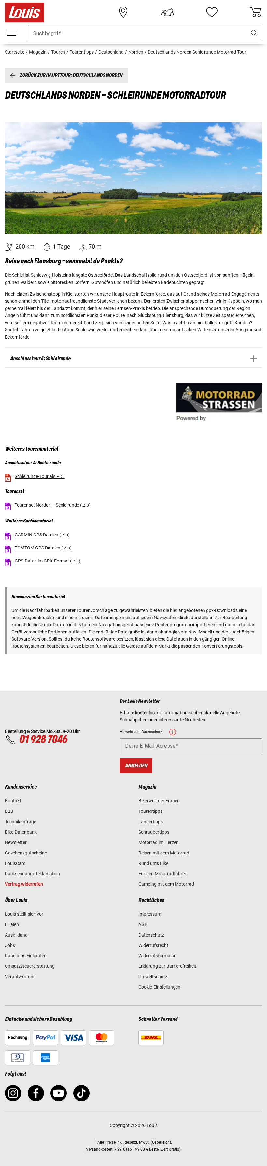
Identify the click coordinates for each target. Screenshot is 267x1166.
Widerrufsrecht (153, 945)
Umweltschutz (152, 976)
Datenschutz (151, 934)
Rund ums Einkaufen (26, 955)
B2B (9, 811)
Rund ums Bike (153, 863)
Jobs (10, 945)
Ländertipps (150, 821)
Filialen (12, 924)
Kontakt (13, 800)
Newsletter (16, 842)
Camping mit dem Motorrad (166, 884)
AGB (143, 924)
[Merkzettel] (211, 12)
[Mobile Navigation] (11, 33)
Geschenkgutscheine (26, 852)
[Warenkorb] (255, 12)
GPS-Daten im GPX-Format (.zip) (47, 560)
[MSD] (219, 402)
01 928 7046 (43, 739)
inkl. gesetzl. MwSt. (133, 1142)
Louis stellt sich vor (24, 914)
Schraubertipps (153, 832)
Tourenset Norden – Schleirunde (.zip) (53, 504)
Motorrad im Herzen (158, 842)
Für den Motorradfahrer (162, 873)
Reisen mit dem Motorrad (163, 852)
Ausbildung (16, 934)
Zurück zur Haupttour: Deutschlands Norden (71, 75)
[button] (254, 33)
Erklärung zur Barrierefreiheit (167, 966)
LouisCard (15, 863)
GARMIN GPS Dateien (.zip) (42, 534)
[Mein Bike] (167, 12)
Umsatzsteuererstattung (30, 966)
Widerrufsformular (157, 955)
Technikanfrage (20, 821)
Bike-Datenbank (21, 832)
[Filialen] (123, 12)
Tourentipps (150, 811)
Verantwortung (20, 976)
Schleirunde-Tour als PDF (40, 476)
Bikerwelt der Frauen (159, 800)
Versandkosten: (99, 1149)
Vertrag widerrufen (24, 884)
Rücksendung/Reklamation (32, 873)
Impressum (149, 914)
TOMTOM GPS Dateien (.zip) (43, 547)
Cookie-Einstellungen (159, 987)
